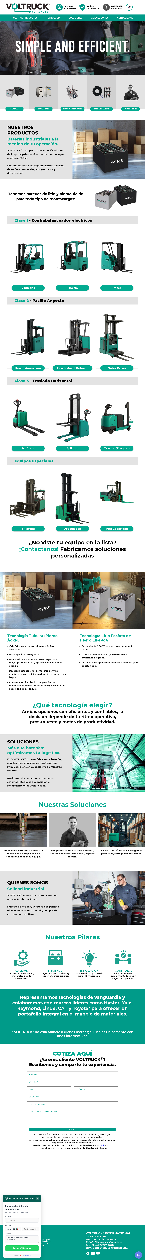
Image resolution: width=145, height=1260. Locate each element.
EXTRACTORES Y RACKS (72, 109)
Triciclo (72, 288)
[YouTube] (98, 1254)
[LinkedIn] (93, 1254)
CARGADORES (43, 109)
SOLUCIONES (75, 18)
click (102, 1145)
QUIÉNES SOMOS (100, 18)
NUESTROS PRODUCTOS (25, 18)
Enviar (72, 1129)
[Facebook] (88, 1254)
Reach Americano (28, 368)
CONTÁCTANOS (125, 18)
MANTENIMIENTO (130, 109)
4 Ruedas (28, 288)
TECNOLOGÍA (53, 18)
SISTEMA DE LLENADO (102, 109)
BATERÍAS (14, 109)
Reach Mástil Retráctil (72, 368)
